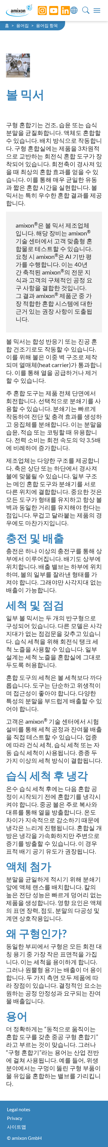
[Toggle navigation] (97, 10)
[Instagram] (38, 10)
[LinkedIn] (61, 10)
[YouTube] (49, 10)
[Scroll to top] (93, 1132)
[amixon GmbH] (19, 10)
